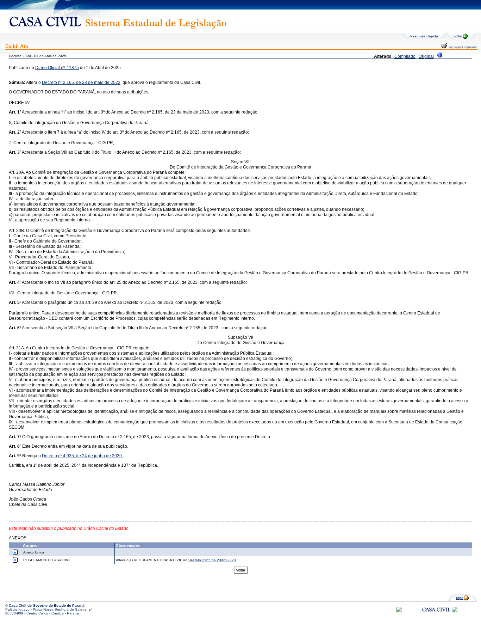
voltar (458, 36)
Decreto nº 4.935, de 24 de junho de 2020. (82, 455)
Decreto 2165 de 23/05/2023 (212, 560)
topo (459, 598)
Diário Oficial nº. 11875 (57, 67)
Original (426, 56)
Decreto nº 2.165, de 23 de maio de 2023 (81, 82)
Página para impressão (462, 47)
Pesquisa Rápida (424, 36)
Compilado (405, 56)
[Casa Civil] (436, 616)
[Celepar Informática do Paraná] (399, 611)
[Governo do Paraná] (454, 611)
